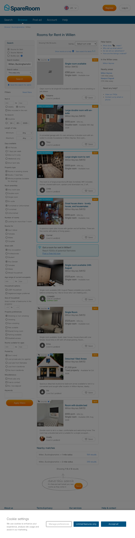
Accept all (114, 524)
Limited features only (86, 524)
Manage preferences (59, 524)
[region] (67, 524)
